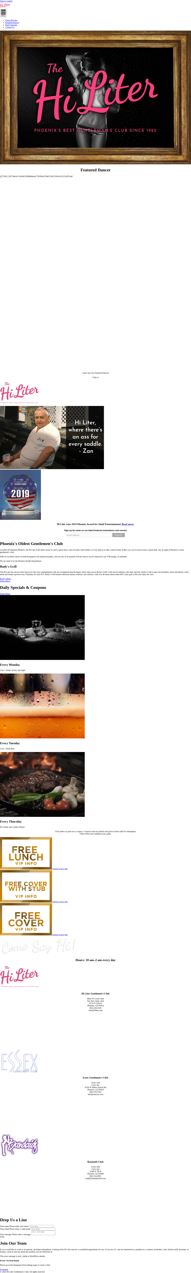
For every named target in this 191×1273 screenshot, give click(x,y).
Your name (4, 1226)
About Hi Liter (11, 20)
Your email (4, 1229)
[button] (2, 1237)
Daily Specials (11, 25)
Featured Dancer (12, 23)
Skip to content (6, 1)
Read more (127, 524)
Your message (5, 1234)
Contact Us (9, 27)
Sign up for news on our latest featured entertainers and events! (95, 530)
